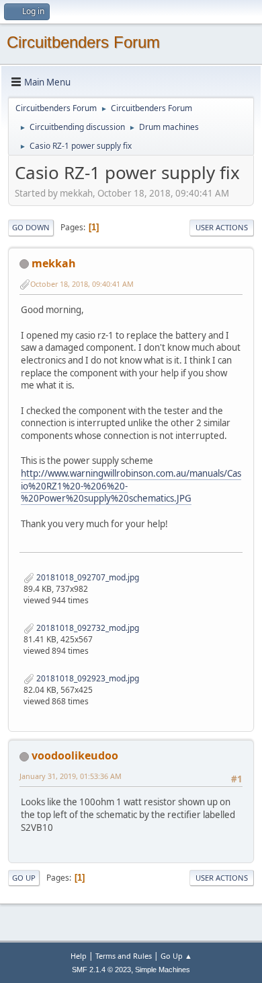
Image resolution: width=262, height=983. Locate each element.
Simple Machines (162, 969)
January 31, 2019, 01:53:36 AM (70, 776)
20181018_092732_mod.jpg (86, 628)
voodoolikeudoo (75, 755)
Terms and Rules (123, 956)
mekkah (54, 263)
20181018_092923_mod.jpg (86, 678)
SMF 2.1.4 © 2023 (101, 969)
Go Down (31, 227)
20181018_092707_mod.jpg (86, 577)
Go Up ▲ (176, 956)
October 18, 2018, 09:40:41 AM (82, 284)
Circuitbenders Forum (83, 42)
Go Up (24, 878)
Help (79, 956)
